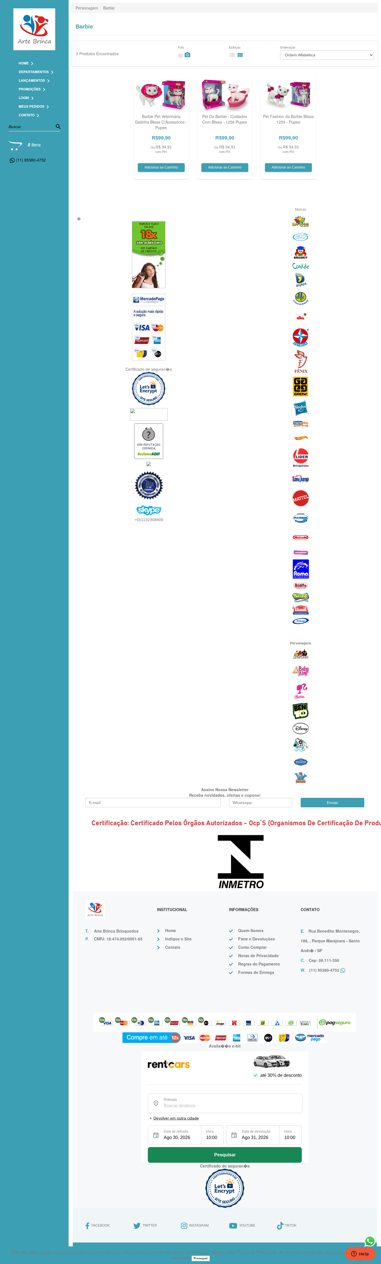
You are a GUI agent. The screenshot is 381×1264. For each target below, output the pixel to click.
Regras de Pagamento (259, 964)
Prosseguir (201, 1258)
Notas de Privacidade (258, 955)
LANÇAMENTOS (35, 80)
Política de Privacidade (257, 1252)
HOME (27, 63)
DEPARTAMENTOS (37, 71)
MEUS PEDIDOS (35, 106)
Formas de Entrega (256, 972)
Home (170, 930)
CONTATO (30, 114)
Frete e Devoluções (256, 939)
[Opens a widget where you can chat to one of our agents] (360, 1254)
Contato (172, 947)
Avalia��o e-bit (225, 1046)
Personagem (87, 8)
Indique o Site (178, 939)
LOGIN (27, 97)
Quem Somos (251, 930)
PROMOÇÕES (33, 89)
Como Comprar (252, 947)
